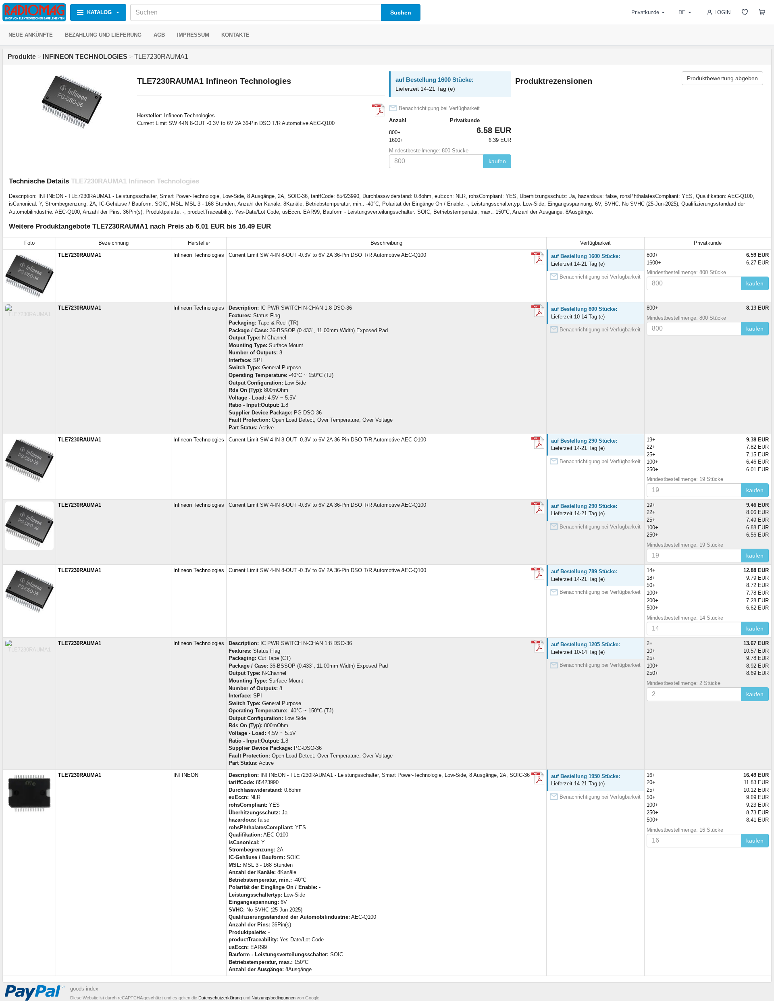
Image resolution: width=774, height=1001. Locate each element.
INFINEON (185, 775)
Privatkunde (645, 12)
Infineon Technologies (189, 115)
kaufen (497, 161)
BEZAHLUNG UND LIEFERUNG (103, 35)
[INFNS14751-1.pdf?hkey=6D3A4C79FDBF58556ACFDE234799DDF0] (537, 778)
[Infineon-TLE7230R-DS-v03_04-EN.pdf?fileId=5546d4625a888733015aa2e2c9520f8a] (537, 310)
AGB (159, 35)
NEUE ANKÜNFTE (30, 35)
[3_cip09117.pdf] (378, 110)
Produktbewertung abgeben (722, 78)
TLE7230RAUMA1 (79, 255)
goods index (84, 989)
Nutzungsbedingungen (273, 997)
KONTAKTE (235, 35)
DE (682, 12)
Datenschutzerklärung (220, 997)
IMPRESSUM (193, 35)
